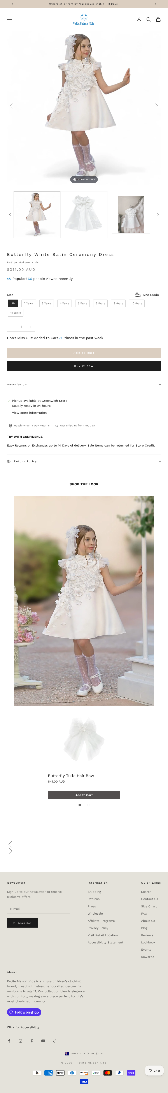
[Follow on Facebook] (9, 1041)
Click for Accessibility (23, 1027)
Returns (94, 899)
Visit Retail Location (103, 935)
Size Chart (149, 906)
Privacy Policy (98, 928)
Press (92, 906)
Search (146, 891)
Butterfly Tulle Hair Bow (71, 775)
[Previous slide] (11, 105)
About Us (148, 920)
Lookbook (148, 942)
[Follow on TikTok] (54, 1041)
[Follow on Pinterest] (32, 1041)
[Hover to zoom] (84, 107)
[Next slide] (156, 105)
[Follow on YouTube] (43, 1041)
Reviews (147, 935)
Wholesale (95, 913)
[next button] (157, 214)
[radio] (12, 303)
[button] (84, 844)
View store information (29, 412)
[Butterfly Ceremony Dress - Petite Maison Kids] (84, 215)
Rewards (147, 957)
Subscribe (22, 923)
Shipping (94, 891)
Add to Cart (84, 795)
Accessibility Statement (105, 942)
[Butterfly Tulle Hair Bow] (84, 740)
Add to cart (84, 352)
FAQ (144, 913)
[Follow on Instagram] (20, 1041)
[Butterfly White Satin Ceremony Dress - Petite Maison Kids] (37, 215)
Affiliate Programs (101, 920)
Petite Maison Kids (23, 262)
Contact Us (149, 899)
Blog (144, 928)
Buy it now (84, 365)
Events (146, 949)
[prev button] (10, 214)
